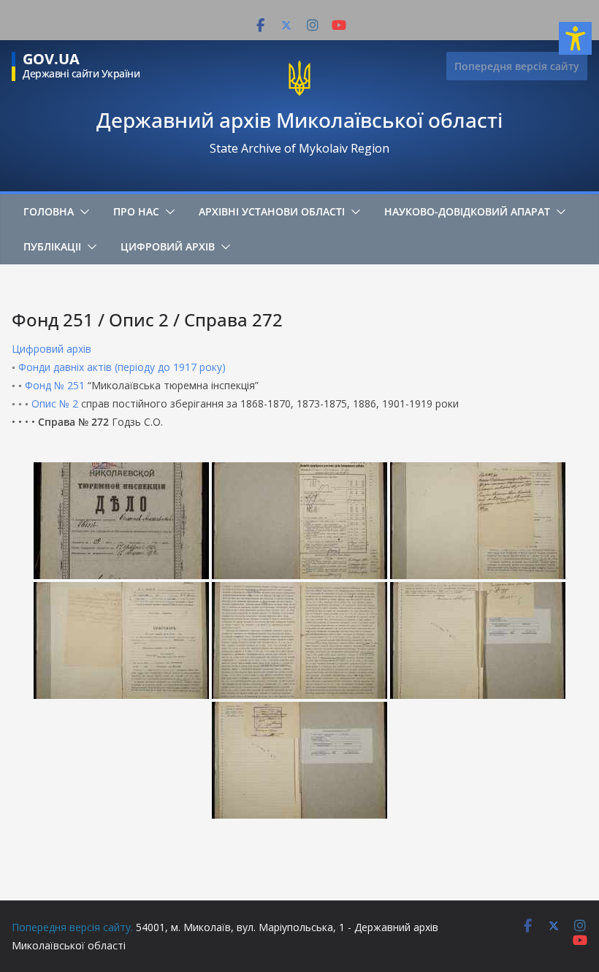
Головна (48, 211)
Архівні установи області (272, 211)
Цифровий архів (168, 246)
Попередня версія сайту (516, 66)
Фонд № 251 (55, 385)
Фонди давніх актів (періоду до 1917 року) (122, 367)
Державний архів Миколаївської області (299, 120)
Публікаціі (52, 246)
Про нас (136, 211)
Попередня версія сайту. (72, 927)
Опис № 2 (54, 403)
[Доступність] (575, 38)
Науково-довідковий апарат (467, 211)
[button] (82, 212)
